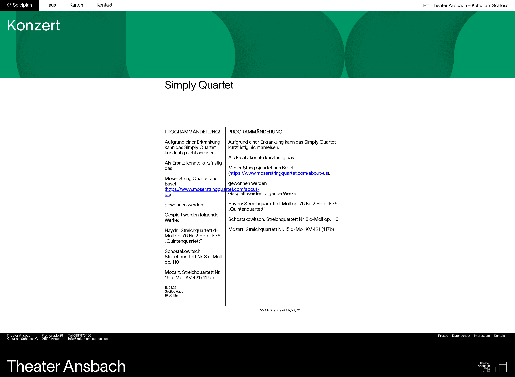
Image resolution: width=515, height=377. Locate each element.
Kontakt (105, 5)
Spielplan (22, 5)
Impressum (482, 335)
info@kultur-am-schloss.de (88, 339)
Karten (76, 5)
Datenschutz (461, 335)
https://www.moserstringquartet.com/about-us (278, 173)
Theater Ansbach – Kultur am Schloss (469, 6)
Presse (443, 335)
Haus (50, 5)
